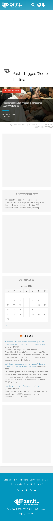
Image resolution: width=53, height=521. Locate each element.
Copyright (28, 484)
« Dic (7, 325)
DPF (16, 480)
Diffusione (24, 480)
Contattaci (38, 484)
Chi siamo (8, 480)
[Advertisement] (26, 38)
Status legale (16, 484)
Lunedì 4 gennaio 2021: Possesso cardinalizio (23, 386)
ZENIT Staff (6, 117)
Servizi (45, 480)
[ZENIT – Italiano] (15, 5)
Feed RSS (27, 336)
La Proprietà (35, 480)
